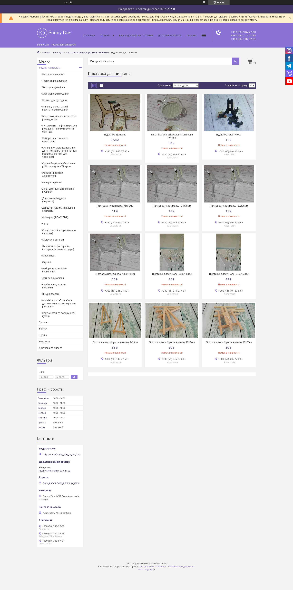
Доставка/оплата (169, 35)
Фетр (45, 223)
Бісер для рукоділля (53, 87)
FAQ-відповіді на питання (136, 35)
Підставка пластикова (228, 134)
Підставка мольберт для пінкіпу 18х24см (172, 342)
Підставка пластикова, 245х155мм (229, 273)
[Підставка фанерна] (115, 112)
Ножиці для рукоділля (54, 100)
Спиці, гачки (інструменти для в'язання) (59, 231)
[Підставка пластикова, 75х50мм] (115, 183)
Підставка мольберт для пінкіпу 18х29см (229, 342)
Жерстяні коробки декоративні (52, 174)
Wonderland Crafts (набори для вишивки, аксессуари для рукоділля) (59, 303)
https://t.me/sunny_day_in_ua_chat (61, 454)
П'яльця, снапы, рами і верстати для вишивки (55, 108)
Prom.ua (163, 563)
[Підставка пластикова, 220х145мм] (172, 252)
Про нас (192, 35)
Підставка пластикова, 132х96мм (229, 205)
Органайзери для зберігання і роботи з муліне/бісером (59, 165)
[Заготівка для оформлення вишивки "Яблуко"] (172, 112)
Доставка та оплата (50, 347)
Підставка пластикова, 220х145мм (172, 273)
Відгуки (43, 328)
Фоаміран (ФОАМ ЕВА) (55, 217)
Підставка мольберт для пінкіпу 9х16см (115, 342)
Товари (105, 35)
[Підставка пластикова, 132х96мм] (229, 183)
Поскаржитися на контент (153, 566)
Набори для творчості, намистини (55, 139)
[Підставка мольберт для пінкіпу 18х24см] (172, 320)
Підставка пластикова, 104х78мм (172, 205)
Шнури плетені (50, 294)
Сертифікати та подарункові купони (58, 314)
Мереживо (48, 255)
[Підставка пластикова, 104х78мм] (172, 183)
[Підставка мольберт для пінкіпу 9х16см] (115, 320)
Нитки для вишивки (53, 74)
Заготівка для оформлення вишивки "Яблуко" (172, 136)
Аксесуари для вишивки (55, 93)
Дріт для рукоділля (53, 278)
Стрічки (46, 262)
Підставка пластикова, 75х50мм (115, 205)
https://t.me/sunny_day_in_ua (54, 470)
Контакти (44, 341)
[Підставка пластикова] (229, 112)
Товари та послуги (52, 52)
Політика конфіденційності (181, 566)
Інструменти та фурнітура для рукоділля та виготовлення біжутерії (59, 128)
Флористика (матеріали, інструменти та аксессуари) (58, 247)
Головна (89, 35)
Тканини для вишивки (54, 80)
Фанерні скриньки (52, 182)
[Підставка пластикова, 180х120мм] (115, 252)
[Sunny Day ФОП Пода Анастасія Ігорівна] (54, 32)
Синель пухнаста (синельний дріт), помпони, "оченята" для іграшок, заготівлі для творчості (59, 152)
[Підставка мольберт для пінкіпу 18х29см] (229, 320)
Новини (43, 335)
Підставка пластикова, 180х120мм (115, 273)
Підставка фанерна (115, 134)
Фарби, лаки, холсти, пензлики (54, 286)
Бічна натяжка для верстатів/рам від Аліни (59, 117)
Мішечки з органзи (53, 239)
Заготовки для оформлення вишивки (87, 52)
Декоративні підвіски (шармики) (54, 200)
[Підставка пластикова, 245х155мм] (229, 252)
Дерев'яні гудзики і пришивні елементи (58, 209)
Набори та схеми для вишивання (54, 270)
